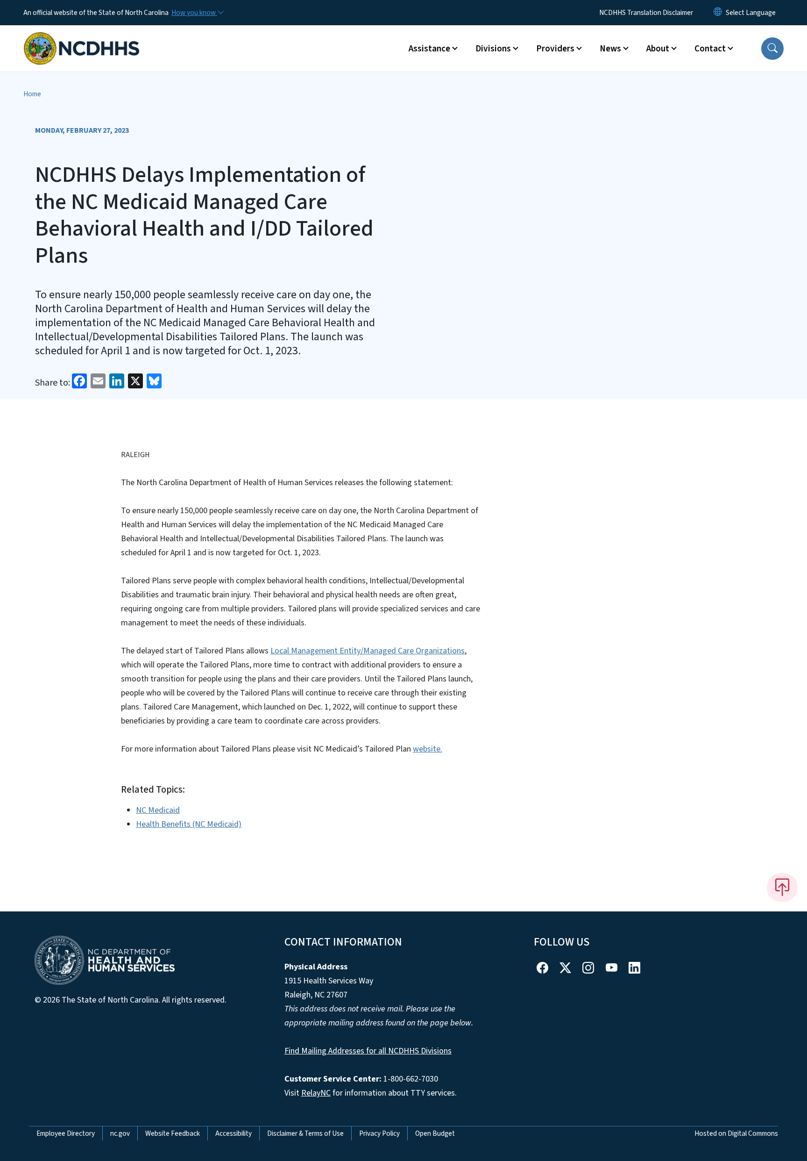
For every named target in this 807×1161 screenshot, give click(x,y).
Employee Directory (65, 1133)
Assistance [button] (429, 48)
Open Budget (435, 1133)
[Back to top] (782, 887)
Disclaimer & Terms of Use (305, 1133)
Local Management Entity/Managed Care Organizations (367, 651)
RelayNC (316, 1093)
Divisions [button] (493, 48)
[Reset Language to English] (718, 13)
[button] (772, 48)
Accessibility (233, 1133)
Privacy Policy (379, 1133)
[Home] (81, 38)
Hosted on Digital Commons (736, 1133)
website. (427, 749)
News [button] (610, 48)
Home (32, 94)
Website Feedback (172, 1133)
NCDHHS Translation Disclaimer (646, 12)
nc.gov (120, 1133)
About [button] (657, 48)
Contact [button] (710, 48)
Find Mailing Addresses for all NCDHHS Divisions (368, 1051)
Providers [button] (555, 48)
